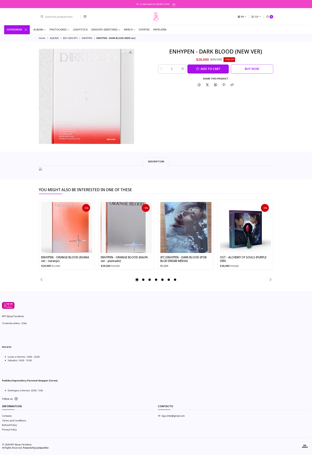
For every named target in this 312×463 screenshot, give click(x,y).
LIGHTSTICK (80, 29)
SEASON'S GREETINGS (104, 29)
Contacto (7, 415)
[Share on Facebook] (199, 85)
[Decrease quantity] (161, 69)
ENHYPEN (87, 38)
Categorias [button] (14, 29)
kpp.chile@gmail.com (173, 415)
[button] (137, 280)
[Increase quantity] (182, 69)
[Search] (42, 16)
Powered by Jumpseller (36, 447)
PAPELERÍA (159, 29)
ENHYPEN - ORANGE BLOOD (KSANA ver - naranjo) (65, 259)
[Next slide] (270, 280)
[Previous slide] (41, 280)
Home (42, 38)
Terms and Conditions (14, 420)
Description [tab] (156, 161)
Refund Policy (9, 425)
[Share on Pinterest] (224, 85)
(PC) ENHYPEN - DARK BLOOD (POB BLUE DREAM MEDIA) (183, 259)
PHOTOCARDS (58, 29)
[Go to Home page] (156, 16)
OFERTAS (144, 29)
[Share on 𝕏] (207, 85)
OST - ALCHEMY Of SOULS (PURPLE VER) (243, 259)
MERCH (128, 29)
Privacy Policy (9, 429)
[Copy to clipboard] (232, 85)
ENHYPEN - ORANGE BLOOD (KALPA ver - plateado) (124, 259)
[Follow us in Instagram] (84, 16)
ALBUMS (38, 29)
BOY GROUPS (70, 38)
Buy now (252, 69)
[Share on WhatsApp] (215, 85)
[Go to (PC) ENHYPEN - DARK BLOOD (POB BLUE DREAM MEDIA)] (185, 227)
